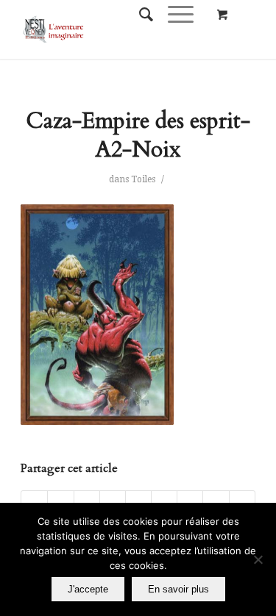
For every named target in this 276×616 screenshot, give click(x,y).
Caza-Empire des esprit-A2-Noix (138, 135)
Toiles (143, 179)
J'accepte (88, 589)
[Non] (257, 559)
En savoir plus (178, 589)
